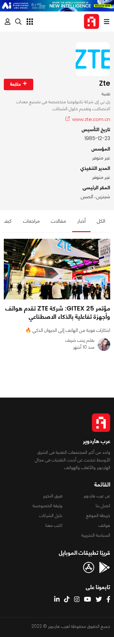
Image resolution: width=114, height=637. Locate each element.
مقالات (58, 221)
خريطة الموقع (98, 515)
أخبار (81, 221)
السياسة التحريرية (95, 535)
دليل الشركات (50, 515)
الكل (101, 221)
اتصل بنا (103, 505)
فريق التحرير (52, 496)
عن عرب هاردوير (97, 496)
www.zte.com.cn (91, 119)
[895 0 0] (57, 269)
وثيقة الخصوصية (47, 505)
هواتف (104, 525)
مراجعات (31, 221)
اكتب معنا (53, 525)
